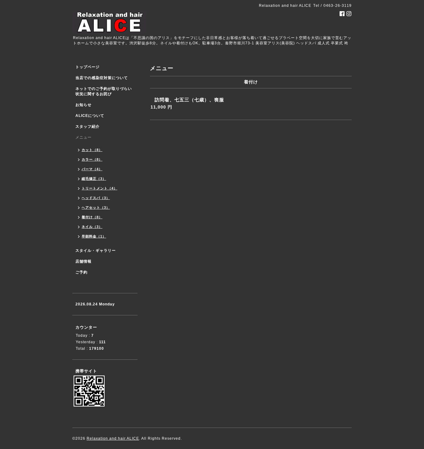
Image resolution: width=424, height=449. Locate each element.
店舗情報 (83, 261)
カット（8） (92, 150)
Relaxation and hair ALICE (113, 438)
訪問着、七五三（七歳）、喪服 (189, 99)
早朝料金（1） (94, 236)
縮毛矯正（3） (94, 178)
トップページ (87, 67)
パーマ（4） (92, 169)
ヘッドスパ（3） (96, 198)
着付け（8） (92, 217)
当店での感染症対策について (101, 78)
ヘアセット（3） (96, 207)
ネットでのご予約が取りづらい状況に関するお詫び (103, 91)
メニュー (83, 137)
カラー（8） (92, 159)
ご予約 (81, 272)
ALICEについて (89, 115)
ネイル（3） (92, 227)
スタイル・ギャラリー (95, 250)
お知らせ (83, 105)
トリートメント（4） (99, 188)
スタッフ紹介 (87, 126)
